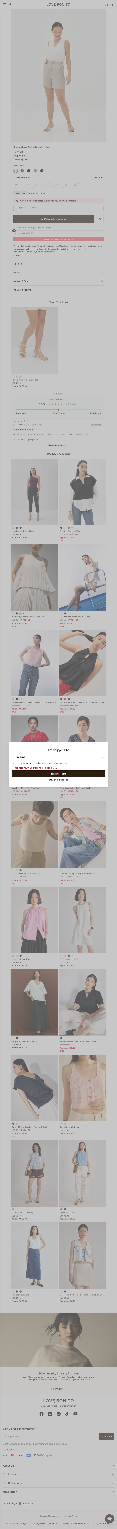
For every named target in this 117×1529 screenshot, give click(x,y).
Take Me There (58, 774)
